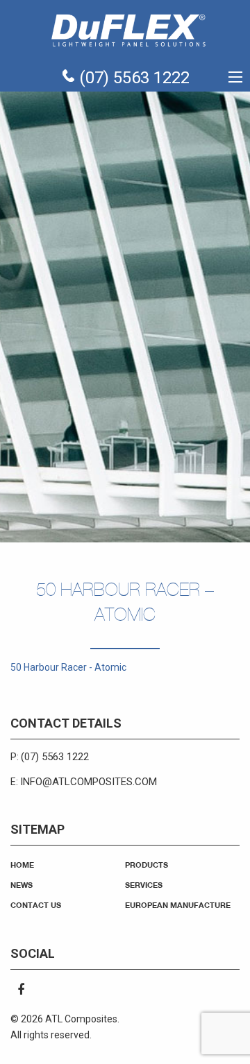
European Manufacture (178, 904)
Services (143, 884)
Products (146, 864)
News (21, 884)
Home (22, 864)
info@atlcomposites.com (88, 781)
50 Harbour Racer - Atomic (68, 667)
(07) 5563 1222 (132, 77)
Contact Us (35, 904)
